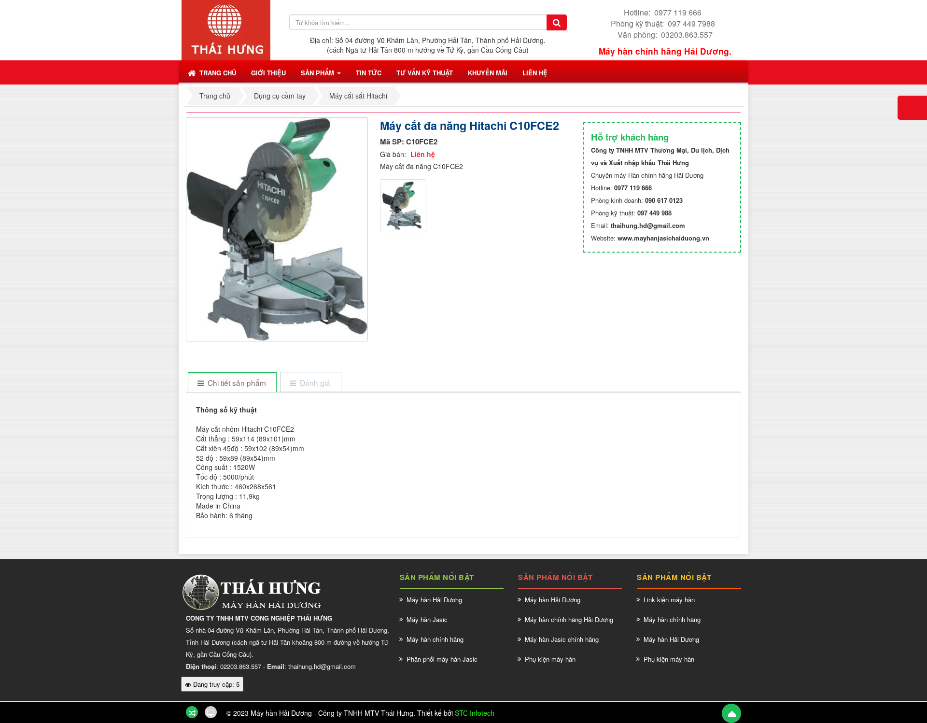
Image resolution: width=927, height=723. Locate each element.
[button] (268, 72)
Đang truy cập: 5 (215, 684)
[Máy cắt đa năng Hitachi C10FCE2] (278, 228)
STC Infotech (474, 713)
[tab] (232, 382)
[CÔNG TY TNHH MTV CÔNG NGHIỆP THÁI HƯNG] (226, 29)
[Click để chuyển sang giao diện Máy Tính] (211, 712)
